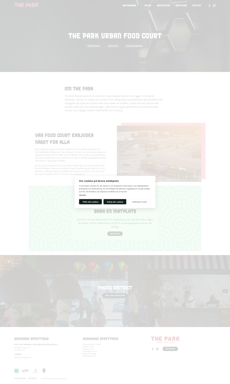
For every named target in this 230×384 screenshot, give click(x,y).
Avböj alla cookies (115, 202)
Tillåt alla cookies (90, 202)
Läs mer (82, 195)
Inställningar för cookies (139, 202)
